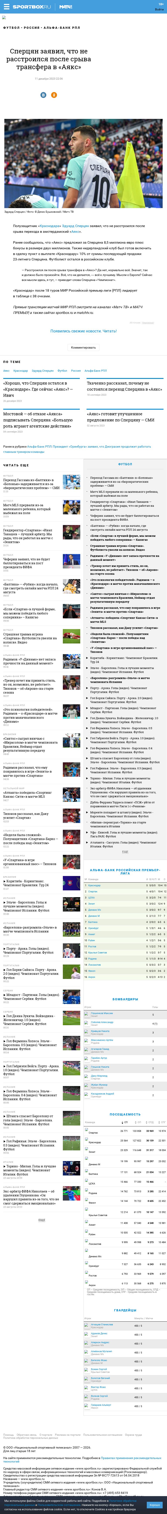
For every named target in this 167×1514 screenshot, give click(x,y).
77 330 (137, 1181)
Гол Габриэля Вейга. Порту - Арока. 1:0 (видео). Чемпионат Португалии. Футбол (122, 740)
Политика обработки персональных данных (30, 1438)
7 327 (125, 1264)
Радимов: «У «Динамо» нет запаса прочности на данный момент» (124, 558)
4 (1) (154, 1023)
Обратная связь (27, 1435)
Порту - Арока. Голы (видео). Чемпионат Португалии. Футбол (118, 690)
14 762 (124, 1191)
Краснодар (20, 370)
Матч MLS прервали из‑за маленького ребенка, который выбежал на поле (124, 494)
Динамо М (94, 916)
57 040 (137, 1223)
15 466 (124, 1181)
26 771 (124, 1131)
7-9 (159, 946)
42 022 (137, 1232)
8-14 (160, 958)
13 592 (162, 1212)
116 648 (137, 1150)
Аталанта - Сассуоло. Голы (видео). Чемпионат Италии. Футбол (123, 844)
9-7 (159, 909)
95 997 (137, 1161)
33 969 (137, 1274)
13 (85, 958)
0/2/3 (152, 971)
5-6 (159, 940)
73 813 (137, 1191)
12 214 (124, 1212)
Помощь (8, 1435)
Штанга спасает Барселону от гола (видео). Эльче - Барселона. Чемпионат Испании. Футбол (125, 760)
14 (85, 964)
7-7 (159, 916)
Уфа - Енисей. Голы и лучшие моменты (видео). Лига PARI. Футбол (124, 834)
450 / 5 (138, 1325)
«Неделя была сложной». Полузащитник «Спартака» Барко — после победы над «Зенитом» (119, 638)
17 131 (124, 1172)
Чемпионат (148, 322)
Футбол (11, 27)
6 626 (163, 1232)
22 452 (162, 1201)
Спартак (92, 891)
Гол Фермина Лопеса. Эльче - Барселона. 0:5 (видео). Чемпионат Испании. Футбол (121, 730)
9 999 (125, 1242)
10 (85, 940)
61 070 (137, 1212)
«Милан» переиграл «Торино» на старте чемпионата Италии (118, 824)
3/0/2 (152, 903)
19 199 (124, 1161)
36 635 (137, 1264)
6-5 (159, 922)
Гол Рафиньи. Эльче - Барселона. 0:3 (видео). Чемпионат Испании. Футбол (121, 770)
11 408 (124, 1223)
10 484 (162, 1242)
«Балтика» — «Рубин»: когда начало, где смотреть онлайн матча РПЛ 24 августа (119, 528)
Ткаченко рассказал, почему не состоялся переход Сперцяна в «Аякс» (124, 386)
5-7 (159, 952)
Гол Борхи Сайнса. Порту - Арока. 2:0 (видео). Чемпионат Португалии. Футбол (121, 700)
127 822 (137, 1140)
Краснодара (49, 226)
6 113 (125, 1283)
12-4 (160, 903)
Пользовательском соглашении (59, 1505)
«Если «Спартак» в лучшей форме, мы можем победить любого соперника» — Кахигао (122, 538)
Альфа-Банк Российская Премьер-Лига (125, 871)
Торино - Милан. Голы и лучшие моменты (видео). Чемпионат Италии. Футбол (120, 780)
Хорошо (155, 1505)
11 (165, 897)
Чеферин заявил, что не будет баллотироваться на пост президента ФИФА (124, 518)
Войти (159, 9)
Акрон (91, 977)
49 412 (137, 1253)
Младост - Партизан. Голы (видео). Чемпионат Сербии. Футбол (123, 710)
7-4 (159, 897)
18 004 (162, 1150)
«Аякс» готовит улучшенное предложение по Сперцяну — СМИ (120, 417)
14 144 (124, 1201)
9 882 (125, 1253)
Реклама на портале (67, 1435)
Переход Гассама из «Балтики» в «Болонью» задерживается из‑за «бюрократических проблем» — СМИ (121, 482)
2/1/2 (152, 916)
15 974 (162, 1131)
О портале (46, 1435)
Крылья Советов (97, 952)
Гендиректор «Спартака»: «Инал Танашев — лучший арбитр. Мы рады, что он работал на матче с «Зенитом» (122, 506)
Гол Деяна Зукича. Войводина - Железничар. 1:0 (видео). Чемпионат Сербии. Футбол (124, 720)
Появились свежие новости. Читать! (83, 331)
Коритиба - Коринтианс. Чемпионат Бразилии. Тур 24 (124, 660)
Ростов (92, 946)
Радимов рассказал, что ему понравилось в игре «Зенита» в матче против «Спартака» (125, 610)
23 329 (124, 1150)
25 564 (124, 1140)
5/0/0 (152, 885)
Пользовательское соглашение (102, 1435)
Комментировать (83, 347)
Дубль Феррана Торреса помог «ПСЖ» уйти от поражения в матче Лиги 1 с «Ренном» (122, 804)
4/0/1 (152, 891)
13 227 (162, 1172)
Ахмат (91, 934)
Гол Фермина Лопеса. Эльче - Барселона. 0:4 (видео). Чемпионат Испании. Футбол (121, 750)
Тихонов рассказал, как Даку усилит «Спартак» (124, 628)
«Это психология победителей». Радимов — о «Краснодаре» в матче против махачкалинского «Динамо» (125, 584)
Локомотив (94, 964)
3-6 (159, 971)
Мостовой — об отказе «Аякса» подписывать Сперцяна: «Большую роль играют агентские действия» (38, 420)
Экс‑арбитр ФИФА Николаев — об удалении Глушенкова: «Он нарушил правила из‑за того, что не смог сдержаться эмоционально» (123, 792)
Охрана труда (133, 1435)
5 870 (163, 1283)
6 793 (125, 1274)
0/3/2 (152, 964)
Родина (92, 958)
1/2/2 (152, 934)
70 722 (137, 1201)
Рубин (91, 940)
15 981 (162, 1223)
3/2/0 (152, 897)
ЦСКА (91, 897)
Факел (91, 971)
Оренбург (93, 928)
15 (165, 885)
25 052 (162, 1161)
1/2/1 (152, 940)
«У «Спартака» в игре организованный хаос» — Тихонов (123, 650)
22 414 (162, 1191)
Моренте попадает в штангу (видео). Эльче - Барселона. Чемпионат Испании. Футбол (121, 814)
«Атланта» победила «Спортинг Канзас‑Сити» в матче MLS (124, 620)
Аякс (75, 231)
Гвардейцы (125, 1310)
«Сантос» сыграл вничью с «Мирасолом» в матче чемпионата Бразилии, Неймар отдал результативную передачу (122, 598)
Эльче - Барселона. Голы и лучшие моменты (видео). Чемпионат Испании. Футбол (122, 670)
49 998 (137, 1242)
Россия (32, 27)
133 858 (137, 1131)
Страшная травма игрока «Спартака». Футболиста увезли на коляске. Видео (117, 548)
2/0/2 (152, 922)
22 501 (162, 1140)
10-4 (160, 885)
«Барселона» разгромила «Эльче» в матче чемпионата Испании (120, 680)
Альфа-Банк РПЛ (62, 27)
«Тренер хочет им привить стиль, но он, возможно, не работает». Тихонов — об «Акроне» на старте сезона (124, 570)
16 (85, 977)
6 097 (163, 1274)
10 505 (124, 1232)
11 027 (162, 1253)
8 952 (163, 1264)
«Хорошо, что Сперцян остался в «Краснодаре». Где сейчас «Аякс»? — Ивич (38, 389)
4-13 (160, 977)
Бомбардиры (125, 999)
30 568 (137, 1283)
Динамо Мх (94, 909)
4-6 (159, 928)
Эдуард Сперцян (75, 226)
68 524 (137, 1172)
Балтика (92, 922)
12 (165, 891)
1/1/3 (152, 958)
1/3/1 (152, 928)
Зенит (91, 903)
